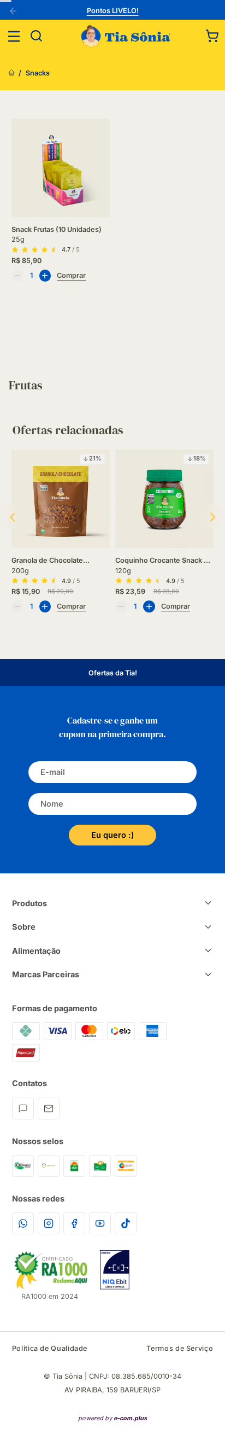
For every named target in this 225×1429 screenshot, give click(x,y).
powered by (112, 1418)
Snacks (38, 73)
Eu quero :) (112, 834)
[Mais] (45, 276)
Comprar (71, 275)
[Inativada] (114, 1270)
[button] (212, 36)
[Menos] (17, 276)
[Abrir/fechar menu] (14, 36)
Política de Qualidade (49, 1348)
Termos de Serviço (179, 1348)
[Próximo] (213, 517)
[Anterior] (15, 12)
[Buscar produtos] (37, 36)
